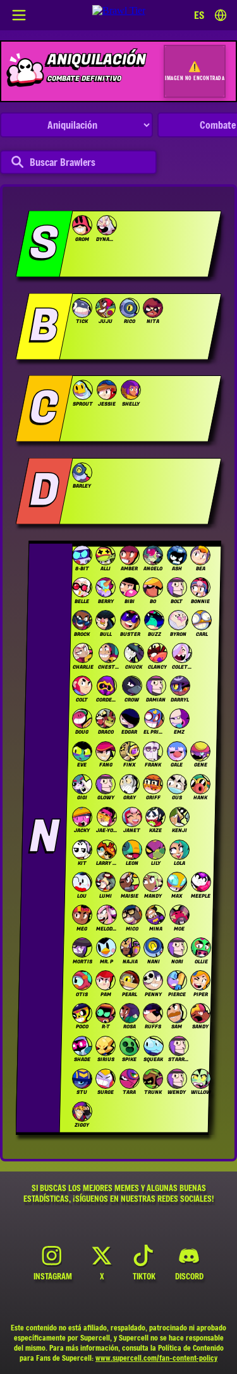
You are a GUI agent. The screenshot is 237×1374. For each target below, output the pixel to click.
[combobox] (210, 15)
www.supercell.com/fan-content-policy (156, 1358)
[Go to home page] (118, 15)
